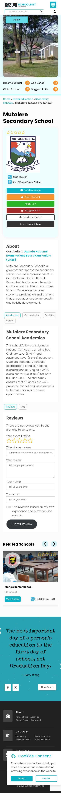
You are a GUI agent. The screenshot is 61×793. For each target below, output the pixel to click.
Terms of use (22, 717)
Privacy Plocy (22, 720)
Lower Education (23, 99)
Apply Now (30, 203)
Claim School (32, 197)
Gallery (16, 19)
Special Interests (42, 739)
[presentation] (45, 544)
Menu (53, 7)
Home (6, 99)
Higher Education (43, 736)
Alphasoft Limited (34, 785)
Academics (12, 315)
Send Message (32, 190)
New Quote (47, 687)
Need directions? (32, 217)
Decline (46, 778)
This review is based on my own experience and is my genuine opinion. (33, 511)
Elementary (21, 736)
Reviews (10, 406)
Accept (21, 778)
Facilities (49, 315)
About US (34, 717)
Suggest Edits (32, 210)
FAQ (23, 406)
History (9, 320)
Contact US (35, 720)
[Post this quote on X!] (16, 687)
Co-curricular (31, 315)
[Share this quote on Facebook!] (8, 687)
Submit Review (21, 524)
